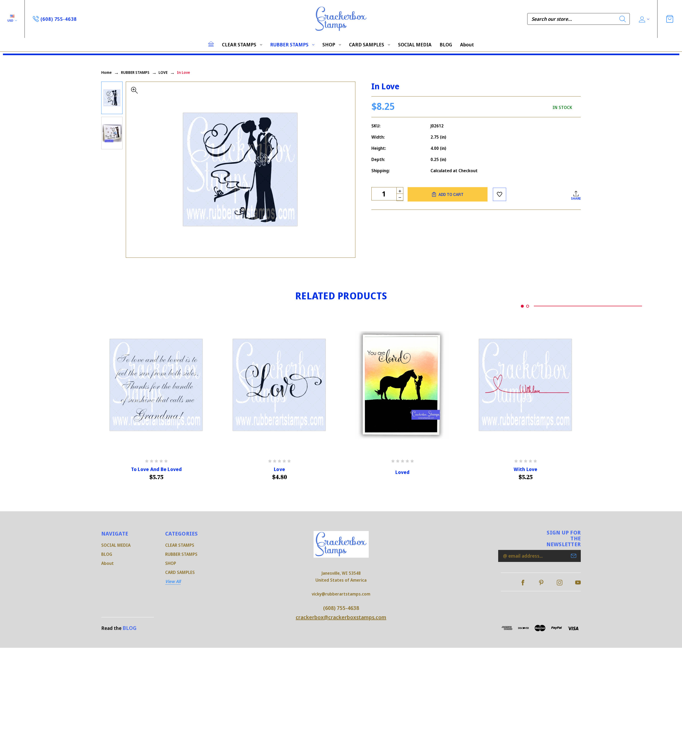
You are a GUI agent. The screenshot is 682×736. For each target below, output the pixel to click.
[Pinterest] (541, 582)
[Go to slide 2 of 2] (527, 306)
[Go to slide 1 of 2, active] (522, 306)
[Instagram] (559, 582)
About (467, 44)
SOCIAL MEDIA (415, 44)
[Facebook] (523, 582)
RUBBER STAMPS (289, 44)
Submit (573, 555)
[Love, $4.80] (279, 385)
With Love (525, 469)
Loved (402, 472)
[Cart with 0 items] (670, 19)
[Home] (211, 44)
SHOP (328, 44)
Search (622, 19)
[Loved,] (402, 385)
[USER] (643, 19)
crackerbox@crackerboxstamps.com (341, 617)
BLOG (446, 44)
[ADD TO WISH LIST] (499, 194)
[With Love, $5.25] (526, 385)
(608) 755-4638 (341, 608)
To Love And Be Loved (156, 469)
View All (173, 581)
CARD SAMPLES (366, 44)
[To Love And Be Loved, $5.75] (156, 385)
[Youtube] (578, 582)
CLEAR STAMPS (239, 44)
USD (10, 20)
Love (279, 469)
